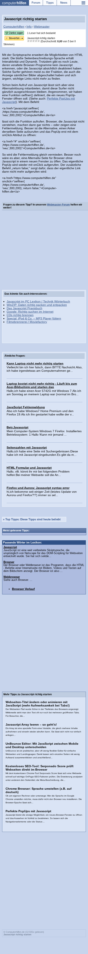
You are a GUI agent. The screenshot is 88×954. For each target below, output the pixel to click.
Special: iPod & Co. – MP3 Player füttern (34, 318)
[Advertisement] (44, 251)
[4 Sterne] (36, 41)
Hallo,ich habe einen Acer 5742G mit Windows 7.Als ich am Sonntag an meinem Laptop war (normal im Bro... (44, 392)
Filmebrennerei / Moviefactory (27, 322)
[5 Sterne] (38, 41)
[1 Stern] (28, 41)
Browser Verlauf (23, 589)
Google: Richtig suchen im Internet (30, 311)
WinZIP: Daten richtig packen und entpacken (37, 305)
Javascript (10, 547)
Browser (8, 562)
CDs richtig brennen (20, 315)
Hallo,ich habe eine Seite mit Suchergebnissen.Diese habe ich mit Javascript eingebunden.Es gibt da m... (42, 453)
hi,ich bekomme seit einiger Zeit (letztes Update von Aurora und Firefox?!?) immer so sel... (42, 493)
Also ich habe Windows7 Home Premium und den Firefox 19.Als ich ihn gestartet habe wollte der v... (40, 412)
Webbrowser (11, 576)
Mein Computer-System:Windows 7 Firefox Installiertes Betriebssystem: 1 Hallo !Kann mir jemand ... (44, 432)
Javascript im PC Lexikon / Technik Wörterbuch (38, 301)
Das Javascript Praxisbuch (24, 308)
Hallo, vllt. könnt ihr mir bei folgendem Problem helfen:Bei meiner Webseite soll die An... (38, 473)
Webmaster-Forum (58, 204)
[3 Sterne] (33, 41)
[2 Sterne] (31, 41)
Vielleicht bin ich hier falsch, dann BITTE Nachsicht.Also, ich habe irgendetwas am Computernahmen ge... (44, 369)
